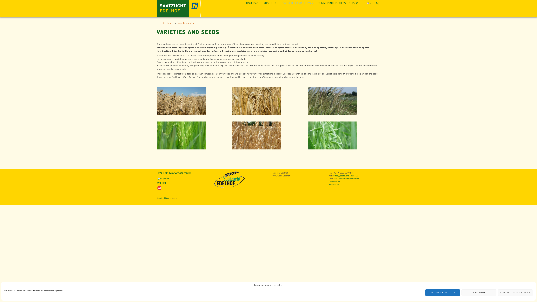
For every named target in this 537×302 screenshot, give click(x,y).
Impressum (334, 184)
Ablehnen (479, 292)
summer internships (332, 3)
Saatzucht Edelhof (165, 198)
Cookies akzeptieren (442, 292)
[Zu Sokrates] (159, 188)
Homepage (253, 3)
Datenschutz (334, 182)
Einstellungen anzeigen (515, 292)
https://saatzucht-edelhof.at (345, 176)
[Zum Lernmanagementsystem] (163, 178)
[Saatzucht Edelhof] (179, 8)
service (354, 3)
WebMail (162, 182)
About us (269, 3)
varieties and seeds (297, 3)
